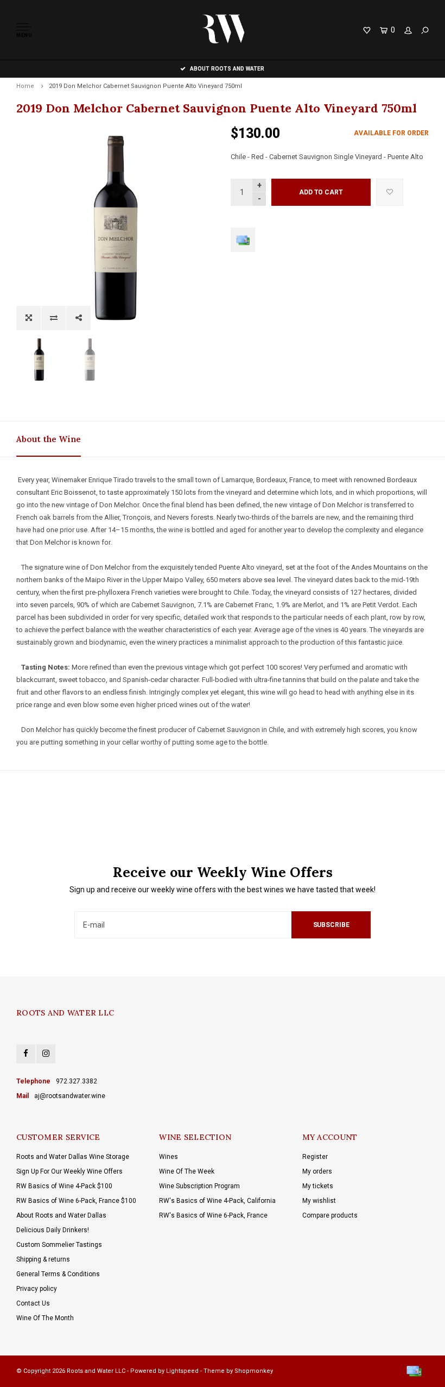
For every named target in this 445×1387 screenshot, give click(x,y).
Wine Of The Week (186, 1171)
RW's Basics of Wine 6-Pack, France (213, 1215)
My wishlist (319, 1201)
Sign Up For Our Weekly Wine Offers (69, 1171)
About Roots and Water (227, 69)
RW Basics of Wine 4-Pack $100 (64, 1186)
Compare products (330, 1215)
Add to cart (321, 192)
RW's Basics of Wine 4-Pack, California (217, 1201)
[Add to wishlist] (389, 192)
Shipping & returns (43, 1259)
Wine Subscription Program (199, 1186)
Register (315, 1157)
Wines (168, 1157)
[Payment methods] (243, 240)
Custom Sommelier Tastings (59, 1245)
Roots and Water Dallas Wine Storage (72, 1157)
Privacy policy (36, 1289)
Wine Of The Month (45, 1318)
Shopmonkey (253, 1371)
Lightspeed (182, 1371)
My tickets (317, 1186)
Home (25, 86)
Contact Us (33, 1303)
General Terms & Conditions (58, 1274)
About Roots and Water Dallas (61, 1215)
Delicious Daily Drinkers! (52, 1230)
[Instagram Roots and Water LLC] (45, 1053)
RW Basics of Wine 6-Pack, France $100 (76, 1201)
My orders (317, 1171)
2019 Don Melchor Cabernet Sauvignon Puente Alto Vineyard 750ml (145, 86)
